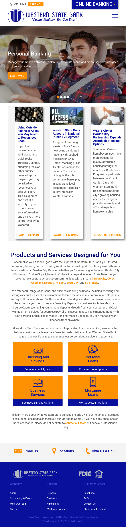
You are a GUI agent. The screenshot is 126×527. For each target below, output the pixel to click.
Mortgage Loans (56, 509)
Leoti (62, 282)
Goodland (37, 282)
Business (52, 498)
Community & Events (21, 498)
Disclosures (48, 517)
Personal (51, 493)
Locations (89, 493)
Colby (110, 278)
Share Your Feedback (95, 509)
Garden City (99, 278)
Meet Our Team (18, 503)
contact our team (75, 423)
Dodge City (51, 282)
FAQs (86, 498)
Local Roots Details (107, 235)
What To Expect (29, 235)
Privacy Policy (34, 517)
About (13, 493)
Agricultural (53, 503)
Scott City (73, 282)
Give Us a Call (103, 451)
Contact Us (90, 503)
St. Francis (91, 282)
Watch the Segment (67, 235)
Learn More (17, 75)
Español (36, 4)
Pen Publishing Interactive (72, 521)
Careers (14, 509)
